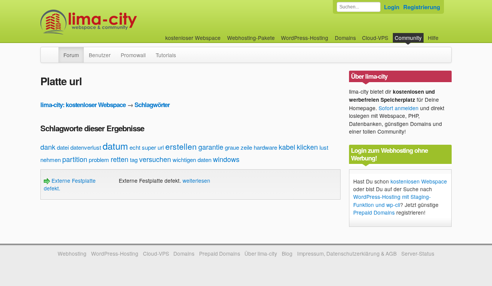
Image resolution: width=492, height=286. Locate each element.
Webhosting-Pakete (251, 37)
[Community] (53, 51)
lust (323, 147)
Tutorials (166, 55)
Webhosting (72, 253)
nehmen (50, 159)
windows (226, 159)
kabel (287, 147)
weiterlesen (196, 180)
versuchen (155, 159)
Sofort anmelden (399, 108)
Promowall (133, 55)
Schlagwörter (152, 104)
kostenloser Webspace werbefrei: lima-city (117, 22)
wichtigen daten (192, 159)
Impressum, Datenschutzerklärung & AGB (347, 253)
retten (119, 159)
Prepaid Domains (374, 212)
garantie (210, 147)
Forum (71, 55)
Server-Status (417, 253)
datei (63, 147)
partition (74, 159)
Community (408, 37)
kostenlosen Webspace (419, 181)
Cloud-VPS (375, 37)
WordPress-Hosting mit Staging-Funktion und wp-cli (392, 200)
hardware (265, 147)
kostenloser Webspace (193, 37)
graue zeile (238, 147)
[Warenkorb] (445, 34)
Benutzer (100, 55)
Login (391, 7)
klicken (307, 147)
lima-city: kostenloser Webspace (83, 104)
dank (47, 147)
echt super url (147, 147)
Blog (287, 253)
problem (99, 159)
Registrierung (421, 7)
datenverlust (85, 147)
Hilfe (433, 37)
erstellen (181, 146)
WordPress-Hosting (304, 37)
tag (134, 159)
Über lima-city (260, 253)
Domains (345, 37)
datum (115, 145)
